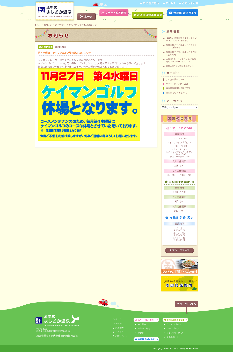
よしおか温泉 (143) (175, 79)
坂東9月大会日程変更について (180, 66)
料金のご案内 (144, 328)
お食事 (141, 333)
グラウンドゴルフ (175, 333)
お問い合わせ (121, 336)
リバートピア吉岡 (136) (177, 84)
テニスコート (173, 337)
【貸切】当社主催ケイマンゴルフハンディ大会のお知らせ (181, 39)
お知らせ (48, 25)
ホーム (37, 25)
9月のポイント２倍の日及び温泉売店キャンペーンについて (181, 60)
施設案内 (142, 324)
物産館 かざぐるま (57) (176, 92)
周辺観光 (119, 327)
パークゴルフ (173, 328)
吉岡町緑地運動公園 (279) (178, 88)
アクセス (119, 332)
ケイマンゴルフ (174, 324)
